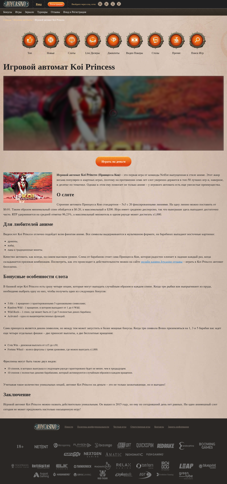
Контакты (159, 426)
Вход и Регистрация (74, 12)
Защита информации (178, 426)
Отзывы (55, 12)
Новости (69, 426)
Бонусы (7, 12)
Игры (18, 12)
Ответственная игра (140, 426)
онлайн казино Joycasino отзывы (161, 262)
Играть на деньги (113, 161)
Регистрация (56, 4)
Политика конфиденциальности (93, 426)
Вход (39, 4)
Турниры (42, 12)
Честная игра (119, 426)
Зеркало (29, 12)
